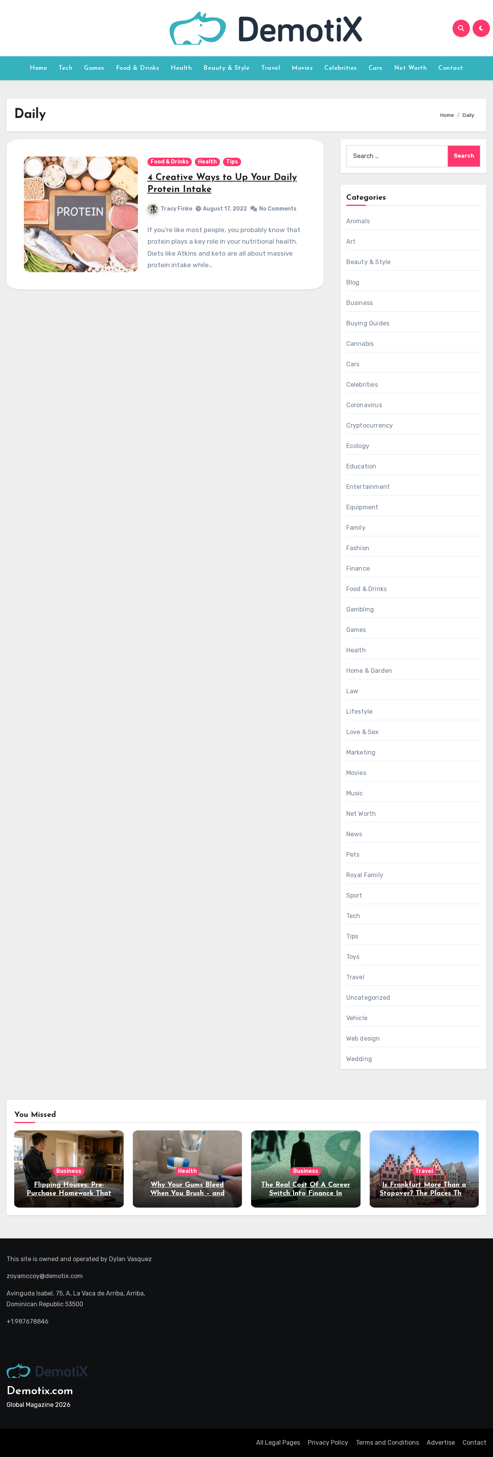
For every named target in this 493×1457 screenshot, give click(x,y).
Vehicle (356, 1018)
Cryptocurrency (369, 425)
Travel (270, 68)
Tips (232, 161)
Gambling (360, 609)
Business (359, 303)
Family (356, 527)
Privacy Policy (328, 1442)
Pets (353, 854)
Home (38, 68)
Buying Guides (368, 323)
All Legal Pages (278, 1442)
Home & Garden (369, 670)
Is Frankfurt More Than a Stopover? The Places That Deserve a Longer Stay (424, 1193)
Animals (358, 221)
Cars (375, 68)
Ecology (357, 446)
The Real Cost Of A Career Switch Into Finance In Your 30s (305, 1193)
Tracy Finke (176, 208)
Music (354, 793)
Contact (450, 68)
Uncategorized (368, 997)
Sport (354, 895)
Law (352, 691)
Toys (353, 956)
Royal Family (364, 875)
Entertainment (368, 486)
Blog (353, 282)
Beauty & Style (226, 68)
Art (351, 241)
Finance (358, 568)
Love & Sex (362, 732)
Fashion (357, 548)
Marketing (361, 752)
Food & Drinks (137, 68)
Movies (302, 68)
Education (361, 466)
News (354, 834)
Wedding (359, 1059)
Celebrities (340, 68)
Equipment (362, 507)
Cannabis (360, 343)
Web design (363, 1038)
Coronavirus (364, 405)
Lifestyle (359, 711)
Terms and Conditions (387, 1442)
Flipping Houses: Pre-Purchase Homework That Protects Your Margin (69, 1193)
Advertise (441, 1442)
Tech (65, 68)
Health (181, 68)
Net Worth (410, 68)
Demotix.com (40, 1391)
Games (94, 68)
